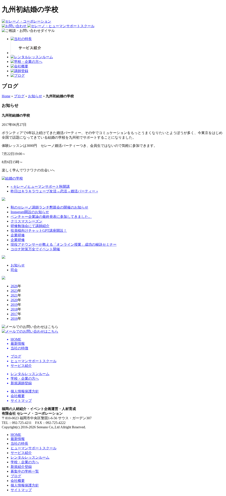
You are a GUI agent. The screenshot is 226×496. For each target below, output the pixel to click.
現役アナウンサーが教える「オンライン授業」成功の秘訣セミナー (64, 244)
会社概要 (18, 481)
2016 (14, 318)
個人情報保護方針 (25, 485)
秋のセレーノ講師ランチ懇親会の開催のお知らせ (49, 207)
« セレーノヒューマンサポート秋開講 (40, 186)
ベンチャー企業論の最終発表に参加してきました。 (51, 216)
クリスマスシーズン (26, 221)
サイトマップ (21, 490)
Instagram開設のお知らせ (30, 212)
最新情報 (18, 439)
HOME (16, 435)
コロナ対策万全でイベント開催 (35, 249)
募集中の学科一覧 (25, 471)
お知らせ (35, 96)
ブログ (19, 96)
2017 (14, 314)
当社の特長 (19, 443)
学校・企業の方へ (25, 462)
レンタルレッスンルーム (30, 457)
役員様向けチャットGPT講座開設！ (39, 230)
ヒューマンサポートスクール (33, 448)
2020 (14, 300)
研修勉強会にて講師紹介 (30, 226)
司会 (14, 270)
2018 (14, 309)
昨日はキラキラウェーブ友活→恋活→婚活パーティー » (54, 191)
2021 (14, 295)
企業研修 (18, 235)
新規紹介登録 (21, 467)
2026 (14, 286)
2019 (14, 304)
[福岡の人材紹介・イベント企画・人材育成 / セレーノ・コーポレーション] (26, 21)
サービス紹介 (21, 453)
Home (6, 96)
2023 (14, 291)
